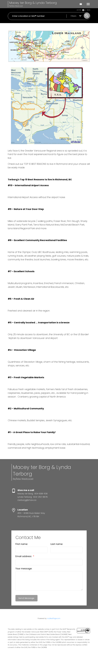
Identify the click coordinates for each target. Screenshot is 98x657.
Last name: (57, 544)
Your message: (23, 568)
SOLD (88, 10)
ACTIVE (79, 10)
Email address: (23, 556)
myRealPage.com (53, 618)
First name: (21, 544)
